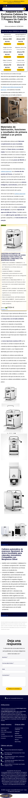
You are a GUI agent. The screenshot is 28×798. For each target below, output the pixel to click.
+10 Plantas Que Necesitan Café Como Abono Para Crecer (14, 761)
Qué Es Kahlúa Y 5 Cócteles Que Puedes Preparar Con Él (15, 764)
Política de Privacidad (6, 732)
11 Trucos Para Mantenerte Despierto (14, 750)
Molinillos (17, 733)
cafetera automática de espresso (11, 87)
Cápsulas (17, 731)
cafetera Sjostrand (20, 194)
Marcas (17, 739)
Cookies (3, 734)
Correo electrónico (8, 663)
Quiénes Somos (5, 728)
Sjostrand (3, 90)
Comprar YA (7, 44)
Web (3, 669)
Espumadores (18, 735)
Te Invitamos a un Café (7, 736)
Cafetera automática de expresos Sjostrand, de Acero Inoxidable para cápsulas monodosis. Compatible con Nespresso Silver (13, 257)
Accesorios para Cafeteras (19, 728)
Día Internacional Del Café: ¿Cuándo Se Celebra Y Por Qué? (14, 757)
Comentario (6, 675)
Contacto (3, 738)
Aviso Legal (3, 730)
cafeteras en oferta (18, 1)
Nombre (5, 657)
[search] (24, 9)
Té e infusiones (18, 737)
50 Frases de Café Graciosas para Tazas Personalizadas (15, 753)
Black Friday (18, 741)
